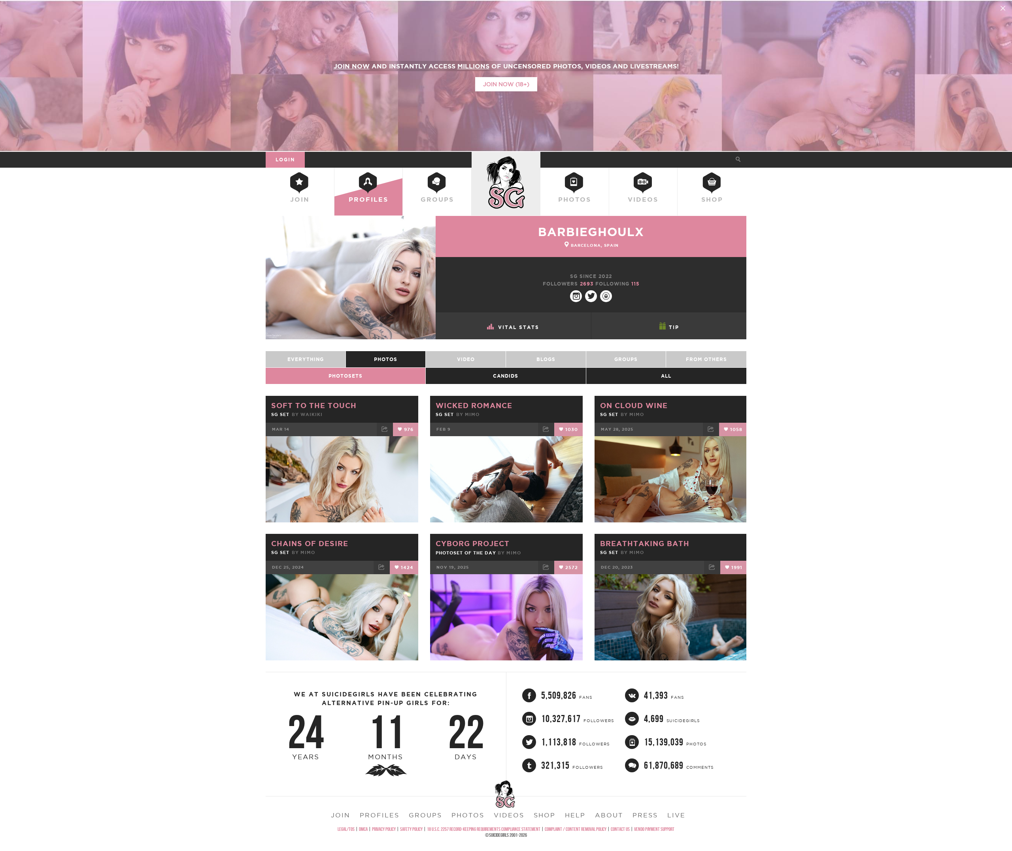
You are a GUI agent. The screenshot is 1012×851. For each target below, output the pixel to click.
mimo (472, 414)
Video (466, 359)
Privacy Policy (384, 829)
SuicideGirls (506, 159)
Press (645, 815)
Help (575, 815)
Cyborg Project (473, 543)
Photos (574, 199)
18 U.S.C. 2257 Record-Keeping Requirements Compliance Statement (483, 829)
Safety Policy (411, 829)
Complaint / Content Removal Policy (575, 829)
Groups (437, 199)
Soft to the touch (314, 405)
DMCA (363, 829)
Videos (643, 199)
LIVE (676, 815)
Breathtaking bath (644, 543)
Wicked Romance (474, 405)
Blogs (545, 359)
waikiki (311, 414)
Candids (505, 375)
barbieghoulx (591, 231)
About (609, 815)
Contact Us (620, 829)
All (666, 375)
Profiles (368, 199)
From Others (706, 359)
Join (300, 199)
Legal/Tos (346, 829)
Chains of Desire (309, 543)
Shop (712, 199)
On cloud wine (634, 405)
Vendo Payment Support (654, 829)
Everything (305, 359)
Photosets (346, 375)
